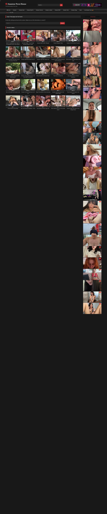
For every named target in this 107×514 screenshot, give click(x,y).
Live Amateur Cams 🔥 (88, 10)
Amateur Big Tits (30, 10)
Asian (81, 10)
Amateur (14, 10)
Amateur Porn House (16, 4)
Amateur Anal (21, 10)
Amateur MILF (57, 10)
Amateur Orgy (74, 10)
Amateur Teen (66, 10)
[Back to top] (103, 511)
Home (9, 10)
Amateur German (39, 10)
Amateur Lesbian (49, 10)
